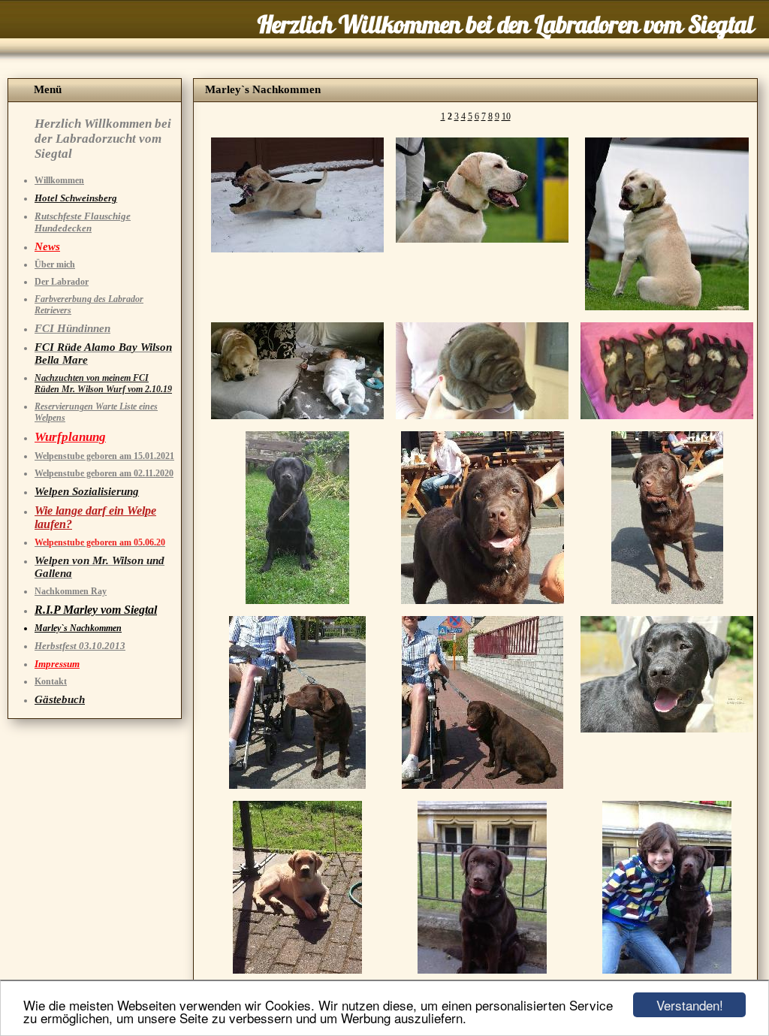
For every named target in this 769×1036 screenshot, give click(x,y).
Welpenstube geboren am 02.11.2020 (104, 473)
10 (506, 116)
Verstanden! (689, 1004)
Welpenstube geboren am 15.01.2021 (104, 456)
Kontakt (51, 681)
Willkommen (59, 180)
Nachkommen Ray (71, 591)
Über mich (55, 264)
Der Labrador (62, 281)
